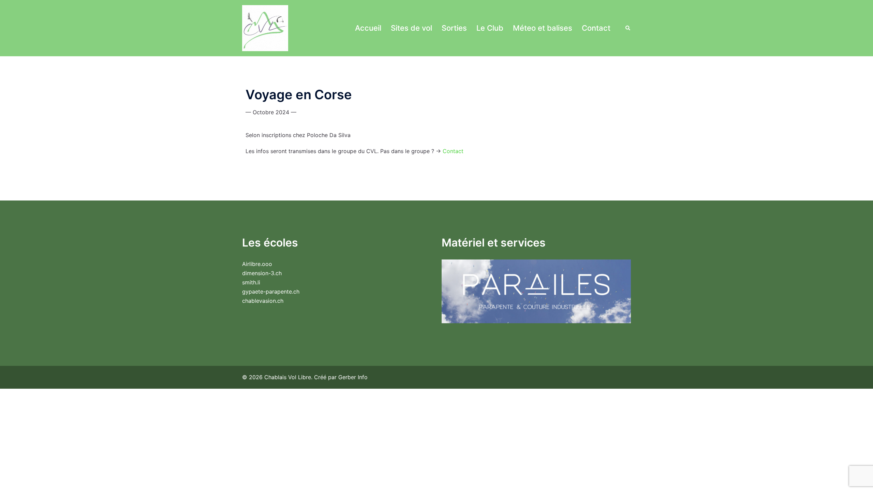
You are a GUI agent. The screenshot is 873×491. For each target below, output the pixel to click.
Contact (596, 28)
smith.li (251, 282)
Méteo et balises (542, 28)
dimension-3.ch (262, 273)
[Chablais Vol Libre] (265, 27)
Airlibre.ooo (257, 264)
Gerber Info (353, 377)
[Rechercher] (628, 28)
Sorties (454, 28)
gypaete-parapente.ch (270, 291)
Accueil (368, 28)
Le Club (489, 28)
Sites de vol (411, 28)
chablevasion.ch (262, 300)
